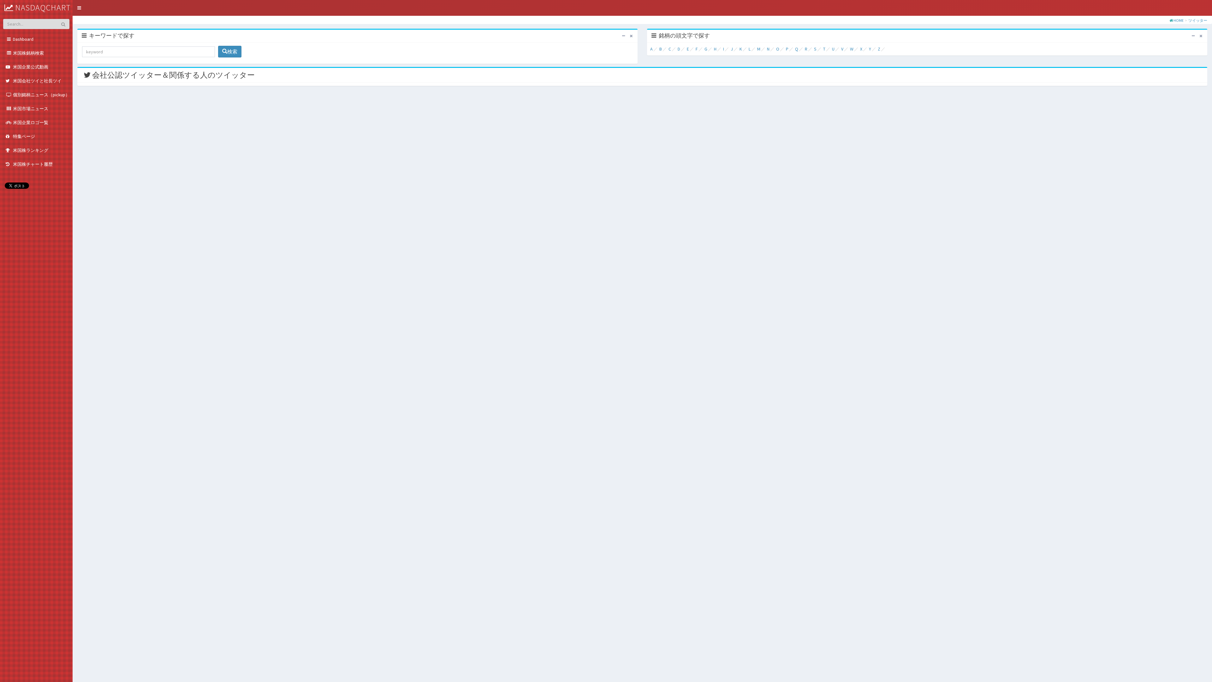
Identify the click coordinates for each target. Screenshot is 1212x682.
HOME (1178, 20)
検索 (232, 51)
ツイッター (1197, 20)
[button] (79, 8)
